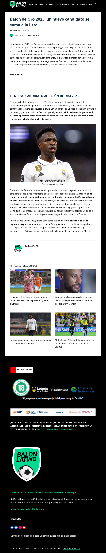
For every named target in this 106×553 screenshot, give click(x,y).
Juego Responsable (20, 509)
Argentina (62, 4)
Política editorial (54, 492)
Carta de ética (35, 492)
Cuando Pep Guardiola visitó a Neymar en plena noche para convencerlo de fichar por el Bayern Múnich (75, 300)
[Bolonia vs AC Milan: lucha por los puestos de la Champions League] (30, 324)
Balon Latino (15, 30)
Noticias (33, 4)
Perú (51, 4)
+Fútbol (26, 30)
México (42, 4)
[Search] (95, 4)
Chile (73, 4)
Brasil (82, 4)
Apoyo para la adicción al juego (55, 429)
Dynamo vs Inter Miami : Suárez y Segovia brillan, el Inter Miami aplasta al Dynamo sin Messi (30, 300)
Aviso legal (70, 492)
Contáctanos (39, 509)
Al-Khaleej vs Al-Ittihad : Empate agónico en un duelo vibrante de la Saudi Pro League (74, 343)
